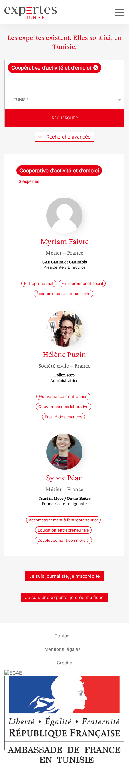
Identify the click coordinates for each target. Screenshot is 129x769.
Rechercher (65, 117)
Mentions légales (62, 649)
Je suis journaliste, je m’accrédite (64, 576)
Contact (62, 636)
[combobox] (64, 75)
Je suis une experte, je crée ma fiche (64, 597)
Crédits (64, 663)
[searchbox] (65, 82)
